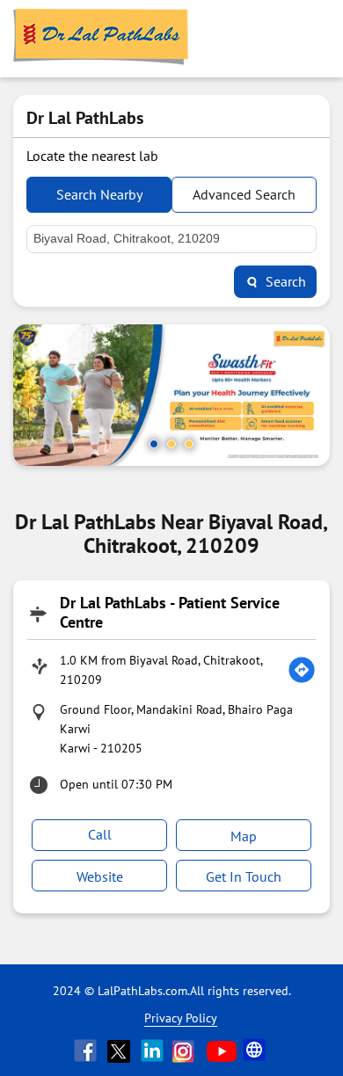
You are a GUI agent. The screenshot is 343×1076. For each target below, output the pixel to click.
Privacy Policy (180, 1018)
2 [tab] (171, 444)
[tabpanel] (171, 395)
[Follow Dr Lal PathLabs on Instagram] (187, 1050)
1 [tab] (154, 444)
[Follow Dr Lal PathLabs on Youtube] (221, 1050)
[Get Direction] (302, 670)
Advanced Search (244, 194)
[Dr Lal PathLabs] (101, 39)
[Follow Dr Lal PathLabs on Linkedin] (154, 1050)
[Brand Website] (256, 1050)
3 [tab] (189, 444)
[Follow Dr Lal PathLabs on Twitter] (120, 1050)
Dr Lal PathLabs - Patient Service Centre (170, 612)
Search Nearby (99, 194)
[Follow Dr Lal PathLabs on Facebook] (87, 1050)
